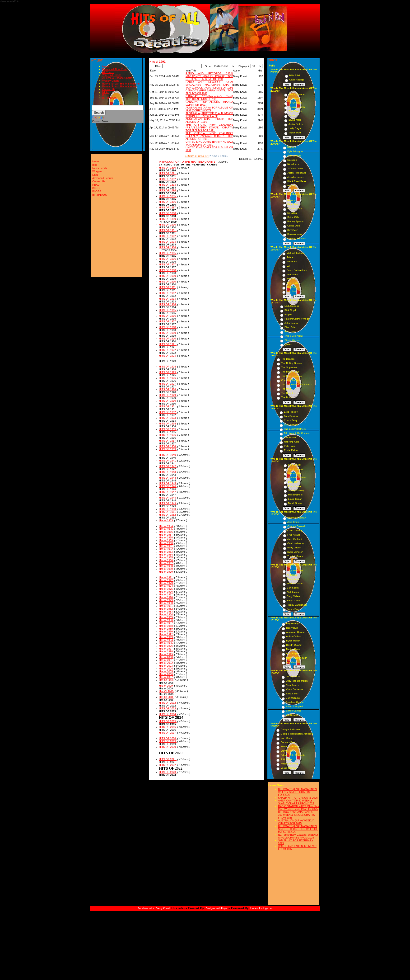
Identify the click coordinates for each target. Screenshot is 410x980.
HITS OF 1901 (168, 230)
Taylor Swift (295, 132)
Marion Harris (293, 649)
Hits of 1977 (166, 594)
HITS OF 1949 (168, 503)
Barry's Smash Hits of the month (121, 83)
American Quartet (295, 632)
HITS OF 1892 (168, 179)
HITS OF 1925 (168, 372)
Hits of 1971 (166, 577)
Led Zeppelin (291, 306)
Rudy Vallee (293, 596)
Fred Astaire (293, 534)
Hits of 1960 (166, 543)
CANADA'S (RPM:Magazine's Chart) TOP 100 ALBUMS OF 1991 (209, 97)
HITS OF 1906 (168, 258)
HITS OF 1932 (168, 412)
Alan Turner (292, 685)
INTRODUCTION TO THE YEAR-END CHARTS (187, 161)
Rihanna (292, 147)
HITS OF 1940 (168, 454)
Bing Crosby (294, 464)
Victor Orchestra (294, 689)
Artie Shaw (293, 522)
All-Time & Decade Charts (117, 77)
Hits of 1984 (166, 614)
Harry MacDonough (296, 657)
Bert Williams (293, 698)
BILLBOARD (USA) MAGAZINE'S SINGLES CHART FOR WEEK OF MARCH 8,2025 (298, 829)
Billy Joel (291, 278)
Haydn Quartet (294, 645)
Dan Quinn (287, 738)
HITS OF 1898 (168, 213)
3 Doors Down (295, 168)
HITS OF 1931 (168, 406)
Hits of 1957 (166, 534)
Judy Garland (294, 539)
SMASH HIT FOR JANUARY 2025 (298, 797)
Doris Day (293, 482)
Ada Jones (292, 662)
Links (95, 174)
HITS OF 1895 (168, 196)
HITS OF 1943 (168, 472)
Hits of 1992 (166, 634)
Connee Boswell (296, 526)
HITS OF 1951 (168, 511)
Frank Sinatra (295, 469)
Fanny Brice (293, 609)
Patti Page (290, 446)
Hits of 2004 (166, 668)
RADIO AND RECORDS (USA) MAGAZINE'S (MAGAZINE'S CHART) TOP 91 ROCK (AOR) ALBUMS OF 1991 (209, 84)
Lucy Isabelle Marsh (297, 680)
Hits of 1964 (166, 554)
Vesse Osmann (289, 768)
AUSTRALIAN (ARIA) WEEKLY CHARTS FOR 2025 (296, 822)
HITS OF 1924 (168, 366)
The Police (292, 283)
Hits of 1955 (166, 529)
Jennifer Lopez (295, 177)
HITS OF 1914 (168, 304)
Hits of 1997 (166, 648)
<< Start (189, 156)
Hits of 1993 (166, 637)
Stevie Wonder (292, 340)
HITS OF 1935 (168, 429)
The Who (286, 388)
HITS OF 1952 (168, 514)
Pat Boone (290, 437)
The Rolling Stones (291, 363)
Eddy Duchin (294, 547)
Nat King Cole (291, 441)
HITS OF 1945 (168, 483)
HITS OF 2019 (168, 741)
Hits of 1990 (166, 631)
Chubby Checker (290, 380)
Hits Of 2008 (166, 679)
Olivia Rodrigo (296, 79)
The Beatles (287, 359)
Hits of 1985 (166, 617)
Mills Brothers (295, 494)
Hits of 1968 (166, 566)
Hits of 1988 (166, 625)
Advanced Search (102, 178)
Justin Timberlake (296, 172)
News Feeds (99, 168)
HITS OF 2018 (168, 738)
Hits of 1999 (166, 654)
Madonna (292, 261)
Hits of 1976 (166, 591)
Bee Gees (290, 331)
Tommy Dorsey (296, 490)
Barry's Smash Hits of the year (120, 86)
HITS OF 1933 (168, 417)
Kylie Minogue (295, 151)
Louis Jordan (295, 499)
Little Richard (291, 424)
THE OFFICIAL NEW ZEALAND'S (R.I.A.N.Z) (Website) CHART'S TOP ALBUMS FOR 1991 (209, 136)
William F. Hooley (290, 746)
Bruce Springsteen (297, 270)
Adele (292, 115)
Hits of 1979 (166, 600)
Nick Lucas (293, 592)
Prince (290, 257)
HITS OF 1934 (168, 423)
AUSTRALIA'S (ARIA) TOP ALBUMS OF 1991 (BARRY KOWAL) (209, 109)
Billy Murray (292, 623)
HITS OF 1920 (168, 338)
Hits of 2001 (166, 660)
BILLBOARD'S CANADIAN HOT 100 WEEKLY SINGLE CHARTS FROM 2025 (296, 814)
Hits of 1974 (166, 585)
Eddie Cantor (294, 600)
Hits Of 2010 (166, 691)
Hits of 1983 (166, 611)
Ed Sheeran (295, 102)
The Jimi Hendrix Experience (296, 384)
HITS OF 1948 (168, 497)
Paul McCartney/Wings (296, 318)
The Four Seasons (291, 376)
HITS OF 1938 (168, 446)
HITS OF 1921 (168, 344)
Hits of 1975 (166, 588)
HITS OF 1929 (168, 395)
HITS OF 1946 (168, 486)
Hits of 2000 (166, 657)
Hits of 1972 (166, 580)
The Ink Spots (295, 556)
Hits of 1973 (166, 583)
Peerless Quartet (295, 702)
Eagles (288, 314)
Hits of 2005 (166, 671)
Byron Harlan (293, 640)
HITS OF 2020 (168, 746)
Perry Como (294, 486)
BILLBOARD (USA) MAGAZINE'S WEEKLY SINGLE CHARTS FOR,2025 (297, 792)
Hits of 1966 (166, 560)
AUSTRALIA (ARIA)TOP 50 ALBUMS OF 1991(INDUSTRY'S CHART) (209, 115)
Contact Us (108, 89)
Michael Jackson (296, 253)
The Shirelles (288, 393)
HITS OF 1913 (168, 298)
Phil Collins (292, 287)
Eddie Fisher (291, 450)
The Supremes (289, 367)
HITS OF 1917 (168, 321)
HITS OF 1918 (168, 327)
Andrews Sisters (297, 477)
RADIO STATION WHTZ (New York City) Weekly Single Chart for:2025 (298, 807)
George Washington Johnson (297, 733)
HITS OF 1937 (168, 440)
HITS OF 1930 (168, 400)
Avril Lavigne (294, 155)
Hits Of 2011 (166, 697)
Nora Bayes (292, 653)
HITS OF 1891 (168, 173)
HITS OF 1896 (168, 201)
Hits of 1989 (166, 628)
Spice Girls (293, 217)
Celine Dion (293, 225)
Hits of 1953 (166, 520)
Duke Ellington (295, 552)
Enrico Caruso (293, 710)
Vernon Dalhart (295, 583)
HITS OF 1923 (168, 355)
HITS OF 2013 (168, 708)
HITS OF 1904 (168, 247)
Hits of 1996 (166, 645)
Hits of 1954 (166, 526)
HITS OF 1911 (167, 287)
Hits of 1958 (166, 537)
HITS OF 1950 (168, 509)
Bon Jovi (291, 291)
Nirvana (291, 200)
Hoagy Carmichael (297, 604)
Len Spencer (293, 676)
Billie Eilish (295, 75)
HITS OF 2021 (168, 759)
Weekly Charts (110, 80)
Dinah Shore (295, 503)
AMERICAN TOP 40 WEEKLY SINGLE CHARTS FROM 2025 (296, 802)
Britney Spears (295, 221)
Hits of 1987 (166, 623)
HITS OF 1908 (168, 270)
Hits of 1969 (166, 568)
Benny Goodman (296, 517)
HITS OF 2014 (168, 714)
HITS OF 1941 (168, 460)
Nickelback (293, 164)
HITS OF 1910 (168, 281)
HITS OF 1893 (168, 184)
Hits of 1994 (166, 640)
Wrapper (97, 171)
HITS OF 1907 (168, 264)
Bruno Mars (295, 119)
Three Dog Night (293, 336)
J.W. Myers (286, 759)
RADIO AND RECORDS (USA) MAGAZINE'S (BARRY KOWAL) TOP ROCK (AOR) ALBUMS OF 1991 (209, 76)
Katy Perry (294, 98)
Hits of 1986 (166, 620)
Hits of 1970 (166, 571)
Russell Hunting (289, 763)
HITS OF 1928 (168, 389)
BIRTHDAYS (109, 97)
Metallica (292, 213)
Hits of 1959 (166, 540)
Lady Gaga (295, 128)
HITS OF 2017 (168, 732)
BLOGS (106, 95)
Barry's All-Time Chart (114, 69)
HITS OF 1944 (168, 477)
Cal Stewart (292, 715)
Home (105, 66)
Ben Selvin (293, 587)
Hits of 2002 (166, 662)
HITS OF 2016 (168, 727)
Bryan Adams (294, 234)
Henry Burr (292, 628)
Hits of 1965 (166, 557)
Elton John (290, 327)
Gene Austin (293, 579)
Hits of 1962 (166, 548)
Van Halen (292, 274)
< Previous (200, 156)
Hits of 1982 (166, 608)
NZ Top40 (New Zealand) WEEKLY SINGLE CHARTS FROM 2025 (298, 836)
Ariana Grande (297, 94)
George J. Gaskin (290, 729)
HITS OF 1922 (168, 350)
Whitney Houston (296, 238)
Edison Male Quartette (293, 755)
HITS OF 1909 (168, 275)
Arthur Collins (293, 636)
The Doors (287, 397)
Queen (288, 344)
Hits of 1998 (166, 651)
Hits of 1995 (166, 642)
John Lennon (291, 323)
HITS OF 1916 (168, 315)
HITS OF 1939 (168, 449)
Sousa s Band (288, 742)
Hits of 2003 (166, 665)
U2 (288, 265)
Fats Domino (291, 416)
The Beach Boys (290, 371)
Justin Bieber (296, 124)
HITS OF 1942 (168, 466)
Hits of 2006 (166, 674)
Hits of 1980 (166, 603)
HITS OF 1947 (168, 491)
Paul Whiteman (295, 570)
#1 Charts (108, 72)
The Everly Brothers (295, 429)
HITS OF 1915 (168, 310)
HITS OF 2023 (168, 772)
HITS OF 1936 (168, 434)
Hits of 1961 (166, 546)
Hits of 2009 (166, 685)
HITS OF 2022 (168, 764)
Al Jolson (292, 575)
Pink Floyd (290, 310)
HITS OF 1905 (168, 253)
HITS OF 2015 (168, 721)
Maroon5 (292, 160)
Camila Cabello (297, 107)
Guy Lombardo (295, 543)
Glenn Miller (294, 473)
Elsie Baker (292, 693)
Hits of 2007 (166, 677)
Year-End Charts (111, 75)
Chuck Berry (290, 420)
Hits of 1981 (166, 605)
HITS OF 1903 (168, 241)
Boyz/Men (292, 230)
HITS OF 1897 (168, 207)
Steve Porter (287, 750)
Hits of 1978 (166, 597)
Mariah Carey (294, 208)
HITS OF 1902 (168, 236)
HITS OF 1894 (168, 190)
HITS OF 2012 (168, 702)
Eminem (291, 185)
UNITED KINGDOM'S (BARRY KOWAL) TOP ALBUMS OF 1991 (209, 143)
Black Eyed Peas (296, 181)
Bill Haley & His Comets (296, 433)
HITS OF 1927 (168, 383)
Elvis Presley (291, 411)
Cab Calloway (294, 530)
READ (105, 92)
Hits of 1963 (166, 551)
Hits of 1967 (166, 563)
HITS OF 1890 (168, 167)
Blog (94, 164)
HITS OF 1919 (168, 332)
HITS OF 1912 (168, 293)
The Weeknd (296, 111)
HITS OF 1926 (168, 378)
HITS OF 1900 (168, 224)
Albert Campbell (294, 706)
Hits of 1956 (166, 531)
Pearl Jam (292, 204)
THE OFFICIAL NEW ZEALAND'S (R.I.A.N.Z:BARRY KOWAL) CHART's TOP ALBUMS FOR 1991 (209, 127)
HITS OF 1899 (168, 218)
